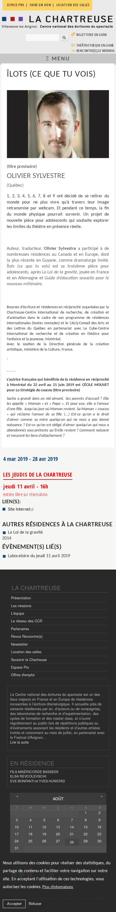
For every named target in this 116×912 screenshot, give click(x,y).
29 (86, 841)
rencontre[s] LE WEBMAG (95, 50)
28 (72, 842)
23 (99, 833)
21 (72, 833)
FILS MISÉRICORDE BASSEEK (34, 771)
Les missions (21, 605)
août (58, 798)
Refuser (35, 904)
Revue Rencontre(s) (27, 636)
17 (17, 833)
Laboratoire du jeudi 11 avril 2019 (39, 556)
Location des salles (26, 651)
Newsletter (19, 644)
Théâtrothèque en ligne (95, 45)
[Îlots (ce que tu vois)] (58, 124)
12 (44, 826)
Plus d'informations (57, 887)
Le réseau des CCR (26, 620)
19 (44, 833)
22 (86, 833)
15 (86, 826)
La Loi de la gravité (25, 532)
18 (30, 833)
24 (17, 841)
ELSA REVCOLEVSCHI (28, 776)
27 (58, 841)
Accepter (14, 904)
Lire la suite (19, 742)
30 (99, 841)
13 (58, 826)
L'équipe (17, 613)
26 (44, 841)
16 (99, 826)
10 (17, 826)
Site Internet (21, 509)
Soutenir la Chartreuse (29, 659)
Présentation (21, 597)
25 (30, 841)
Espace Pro (20, 667)
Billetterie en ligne (91, 34)
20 (58, 833)
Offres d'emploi (23, 674)
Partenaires (20, 628)
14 (72, 826)
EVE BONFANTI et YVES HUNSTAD (37, 780)
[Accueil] (58, 22)
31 (17, 848)
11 (30, 826)
